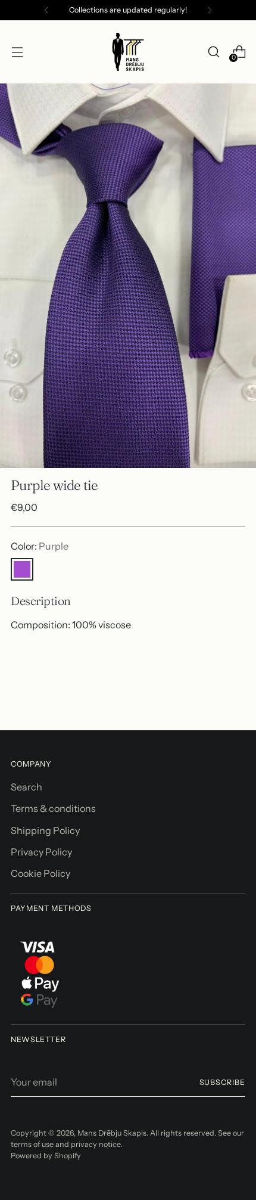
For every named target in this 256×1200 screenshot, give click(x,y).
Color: (39, 546)
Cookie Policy (40, 873)
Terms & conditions (53, 808)
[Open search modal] (213, 52)
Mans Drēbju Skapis (111, 1132)
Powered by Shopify (46, 1155)
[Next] (209, 10)
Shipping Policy (45, 830)
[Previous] (46, 10)
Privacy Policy (41, 852)
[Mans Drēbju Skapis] (128, 52)
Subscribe (222, 1082)
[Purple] (22, 569)
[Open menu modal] (17, 52)
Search (26, 787)
